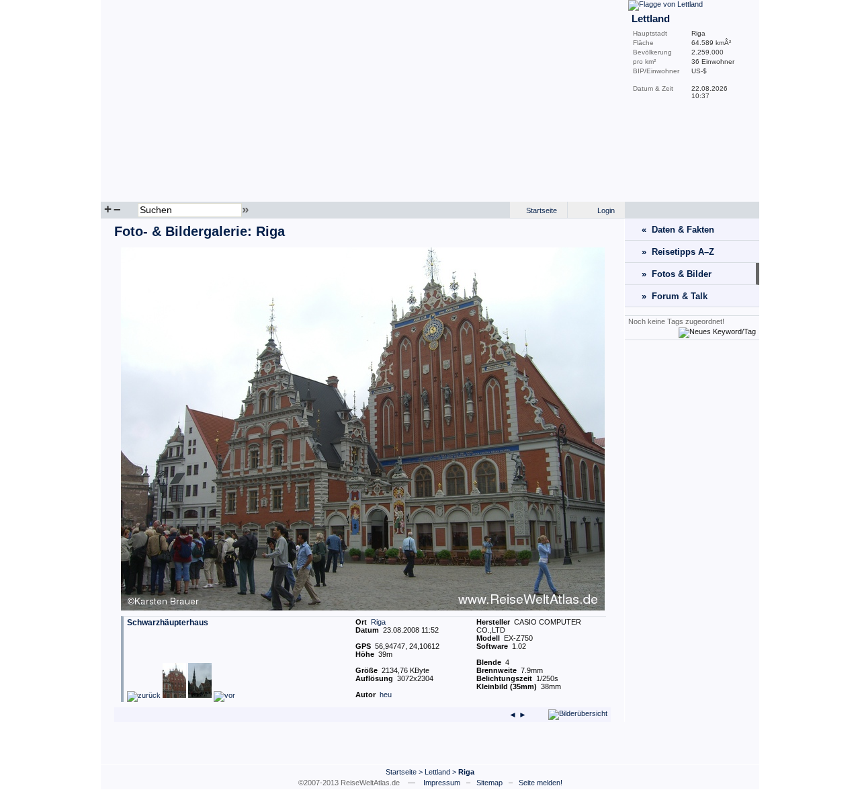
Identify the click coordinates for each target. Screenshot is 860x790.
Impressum (441, 783)
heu (386, 694)
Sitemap (489, 783)
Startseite (541, 210)
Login (606, 210)
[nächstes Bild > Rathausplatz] (211, 695)
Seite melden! (540, 783)
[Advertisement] (692, 552)
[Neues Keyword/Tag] (717, 331)
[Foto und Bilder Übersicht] (577, 713)
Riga (378, 622)
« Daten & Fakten (678, 230)
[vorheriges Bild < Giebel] (156, 695)
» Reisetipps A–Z (678, 252)
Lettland (437, 772)
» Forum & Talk (674, 296)
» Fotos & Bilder (677, 274)
